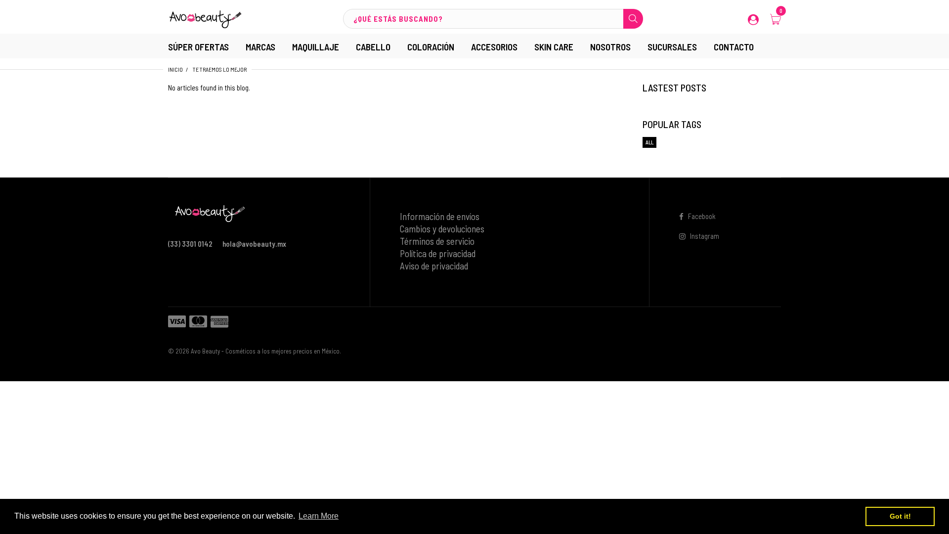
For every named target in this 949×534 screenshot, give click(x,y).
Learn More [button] (319, 516)
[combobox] (493, 19)
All (649, 142)
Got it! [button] (900, 516)
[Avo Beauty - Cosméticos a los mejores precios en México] (205, 17)
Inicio (175, 69)
